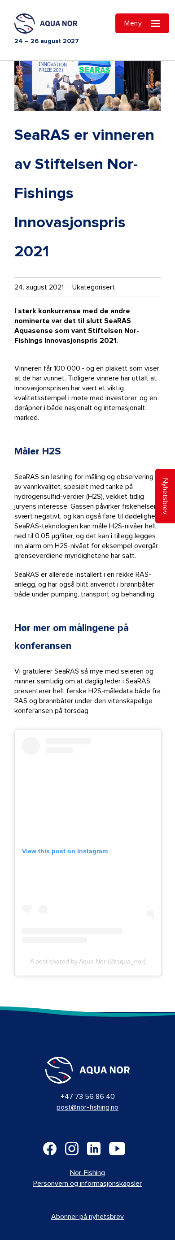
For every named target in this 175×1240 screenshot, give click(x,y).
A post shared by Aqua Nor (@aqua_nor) (88, 961)
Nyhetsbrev (165, 496)
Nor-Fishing (87, 1172)
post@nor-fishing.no (87, 1107)
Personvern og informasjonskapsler (87, 1183)
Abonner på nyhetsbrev (87, 1216)
